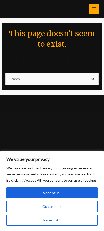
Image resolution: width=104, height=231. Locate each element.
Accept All (52, 193)
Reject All (52, 220)
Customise (52, 206)
